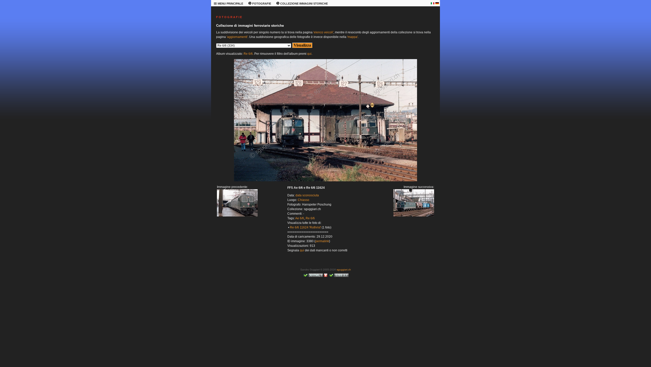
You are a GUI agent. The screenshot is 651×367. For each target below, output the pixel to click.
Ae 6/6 (299, 218)
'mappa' (352, 37)
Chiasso (303, 200)
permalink (322, 241)
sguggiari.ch (344, 269)
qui (309, 54)
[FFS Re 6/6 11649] (237, 215)
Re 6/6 (248, 54)
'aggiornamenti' (237, 37)
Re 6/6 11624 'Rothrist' (305, 227)
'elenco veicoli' (323, 32)
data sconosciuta (307, 195)
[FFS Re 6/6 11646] (325, 180)
